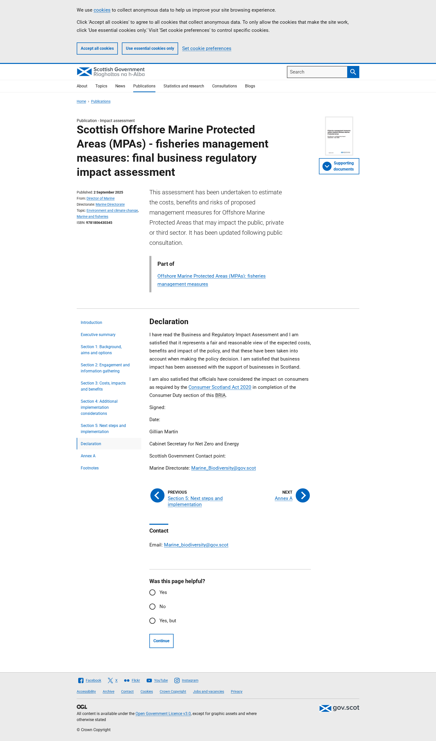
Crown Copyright (173, 691)
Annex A (88, 455)
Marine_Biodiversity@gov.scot (223, 468)
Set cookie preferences (206, 48)
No (162, 606)
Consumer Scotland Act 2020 (219, 387)
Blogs (250, 86)
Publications (144, 86)
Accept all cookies (97, 48)
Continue (161, 640)
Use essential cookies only (150, 48)
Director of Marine (101, 198)
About (82, 86)
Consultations (224, 86)
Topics (101, 86)
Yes (163, 592)
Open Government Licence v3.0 (163, 713)
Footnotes (90, 468)
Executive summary (98, 334)
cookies (102, 10)
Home (81, 101)
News (120, 86)
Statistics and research (184, 86)
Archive (108, 691)
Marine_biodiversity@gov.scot (196, 545)
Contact (127, 691)
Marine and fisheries (92, 216)
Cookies (147, 691)
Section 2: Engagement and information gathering (105, 368)
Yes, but (167, 621)
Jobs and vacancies (208, 691)
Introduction (91, 322)
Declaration (91, 443)
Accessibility (86, 691)
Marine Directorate (110, 204)
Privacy (236, 691)
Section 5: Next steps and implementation (103, 428)
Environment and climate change (112, 210)
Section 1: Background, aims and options (101, 349)
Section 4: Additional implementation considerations (99, 407)
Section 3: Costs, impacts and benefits (103, 386)
